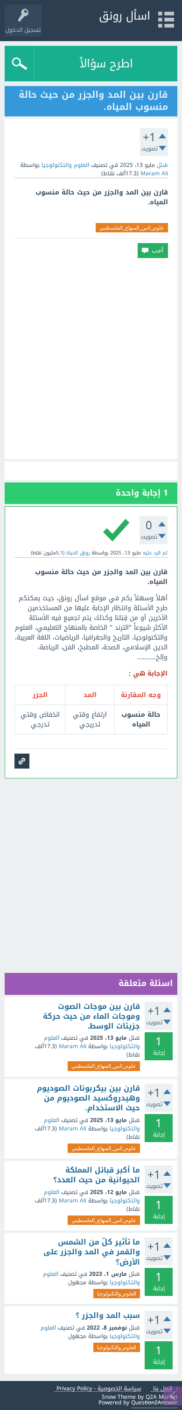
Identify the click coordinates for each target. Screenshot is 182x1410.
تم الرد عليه (155, 552)
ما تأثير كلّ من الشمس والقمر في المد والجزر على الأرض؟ (91, 1252)
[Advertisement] (91, 358)
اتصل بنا (162, 1389)
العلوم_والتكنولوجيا (116, 1293)
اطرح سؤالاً (106, 63)
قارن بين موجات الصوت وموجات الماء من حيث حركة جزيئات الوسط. (91, 1017)
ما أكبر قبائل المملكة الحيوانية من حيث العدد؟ (96, 1175)
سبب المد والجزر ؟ (108, 1316)
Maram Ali (72, 1046)
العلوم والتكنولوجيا (65, 165)
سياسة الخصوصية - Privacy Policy (98, 1389)
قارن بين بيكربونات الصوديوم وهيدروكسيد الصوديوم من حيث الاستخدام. (88, 1098)
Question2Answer (154, 1402)
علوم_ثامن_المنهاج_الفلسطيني (131, 227)
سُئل (162, 165)
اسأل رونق (124, 16)
